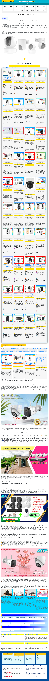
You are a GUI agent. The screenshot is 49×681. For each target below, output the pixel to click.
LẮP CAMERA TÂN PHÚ (8, 1)
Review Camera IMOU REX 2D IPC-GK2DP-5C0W (6, 597)
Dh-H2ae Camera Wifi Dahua (42, 598)
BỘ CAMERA (3, 3)
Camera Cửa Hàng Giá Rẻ (33, 350)
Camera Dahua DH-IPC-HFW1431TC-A (8, 350)
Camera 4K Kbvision (18, 656)
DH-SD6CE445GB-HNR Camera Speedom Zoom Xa (28, 348)
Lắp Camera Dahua (29, 658)
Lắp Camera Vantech (29, 657)
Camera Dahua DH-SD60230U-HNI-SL (22, 350)
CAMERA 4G (24, 3)
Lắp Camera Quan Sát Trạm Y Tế (30, 598)
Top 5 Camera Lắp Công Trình (19, 617)
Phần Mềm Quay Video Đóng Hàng (31, 634)
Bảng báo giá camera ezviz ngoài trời (30, 617)
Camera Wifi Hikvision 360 (26, 624)
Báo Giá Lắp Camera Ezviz (5, 643)
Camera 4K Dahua (17, 659)
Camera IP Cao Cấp (18, 660)
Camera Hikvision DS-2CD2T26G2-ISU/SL (12, 348)
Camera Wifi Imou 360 (29, 623)
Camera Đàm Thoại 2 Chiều (8, 659)
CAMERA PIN (19, 3)
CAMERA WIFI (9, 3)
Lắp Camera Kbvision (29, 655)
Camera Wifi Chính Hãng (25, 14)
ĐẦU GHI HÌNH (29, 3)
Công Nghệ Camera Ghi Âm (8, 660)
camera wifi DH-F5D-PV (18, 362)
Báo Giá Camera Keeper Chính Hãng (11, 351)
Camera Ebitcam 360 (5, 624)
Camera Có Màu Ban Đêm (8, 658)
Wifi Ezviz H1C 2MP (41, 160)
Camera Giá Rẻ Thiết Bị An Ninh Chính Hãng (10, 67)
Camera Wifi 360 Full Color (6, 623)
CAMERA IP (13, 3)
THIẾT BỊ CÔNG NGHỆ (36, 3)
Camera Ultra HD (17, 661)
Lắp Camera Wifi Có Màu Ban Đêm (39, 623)
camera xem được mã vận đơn (41, 617)
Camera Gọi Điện (6, 662)
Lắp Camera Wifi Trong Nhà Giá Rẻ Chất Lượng (18, 623)
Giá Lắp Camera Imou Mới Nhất (30, 643)
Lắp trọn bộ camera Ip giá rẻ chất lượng (8, 630)
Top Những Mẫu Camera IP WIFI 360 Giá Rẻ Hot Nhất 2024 (27, 351)
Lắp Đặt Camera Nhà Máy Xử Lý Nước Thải (18, 598)
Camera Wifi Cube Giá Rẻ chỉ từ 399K (15, 624)
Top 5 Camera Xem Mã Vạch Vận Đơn (7, 617)
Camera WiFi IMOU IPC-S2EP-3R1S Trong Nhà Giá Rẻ (29, 237)
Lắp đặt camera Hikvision (30, 659)
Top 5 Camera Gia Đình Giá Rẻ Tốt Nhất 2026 (9, 634)
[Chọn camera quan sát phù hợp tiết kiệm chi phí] (46, 9)
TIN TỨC (42, 3)
